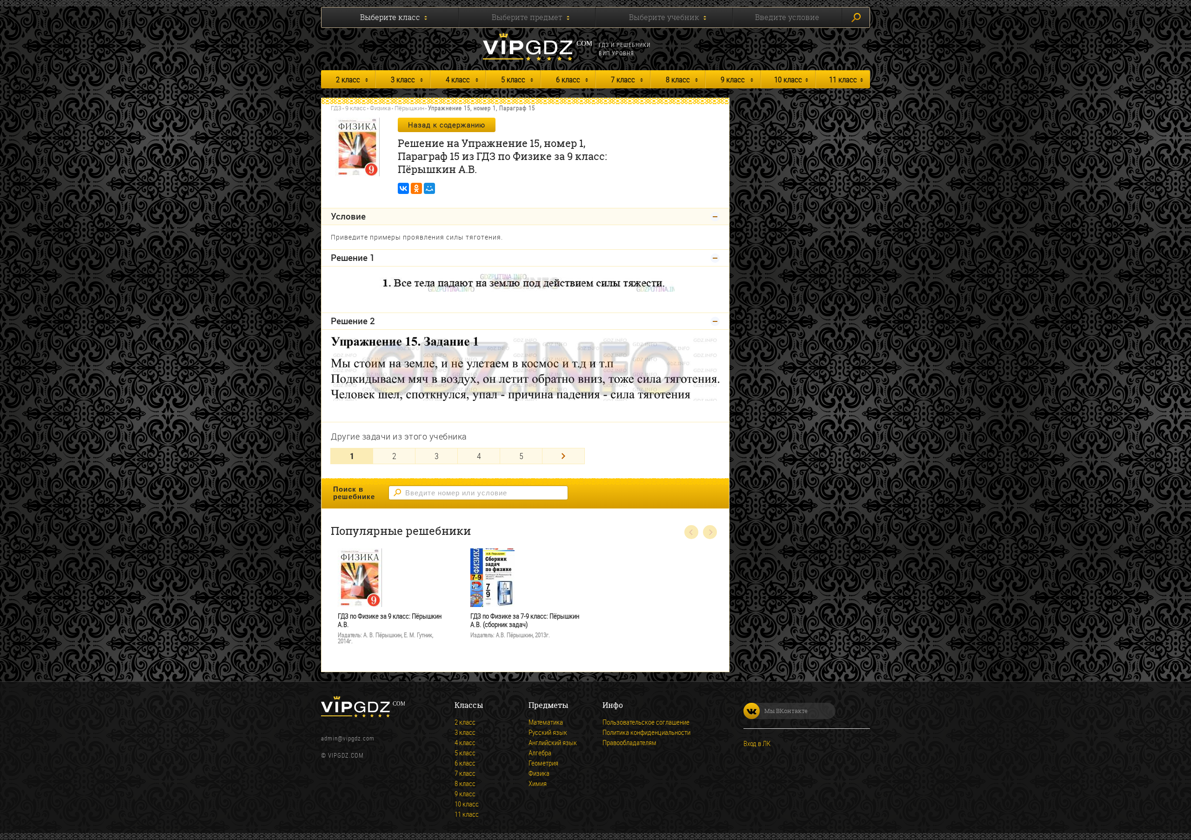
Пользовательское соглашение (645, 722)
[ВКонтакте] (403, 188)
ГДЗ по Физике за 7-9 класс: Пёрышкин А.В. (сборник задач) (524, 620)
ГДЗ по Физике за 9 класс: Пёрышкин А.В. (390, 620)
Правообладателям (629, 742)
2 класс (348, 79)
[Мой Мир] (429, 188)
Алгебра (540, 752)
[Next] (563, 456)
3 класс (403, 79)
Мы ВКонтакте (786, 711)
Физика (380, 108)
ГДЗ (336, 108)
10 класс (788, 79)
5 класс (513, 79)
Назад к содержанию (446, 124)
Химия (538, 783)
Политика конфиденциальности (646, 732)
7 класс (623, 79)
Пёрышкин (409, 108)
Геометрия (543, 762)
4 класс (458, 79)
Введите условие (787, 17)
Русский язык (548, 732)
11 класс (843, 79)
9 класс (733, 79)
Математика (546, 722)
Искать (856, 17)
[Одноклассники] (416, 188)
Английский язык (553, 742)
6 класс (568, 79)
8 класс (678, 79)
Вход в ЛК (756, 743)
